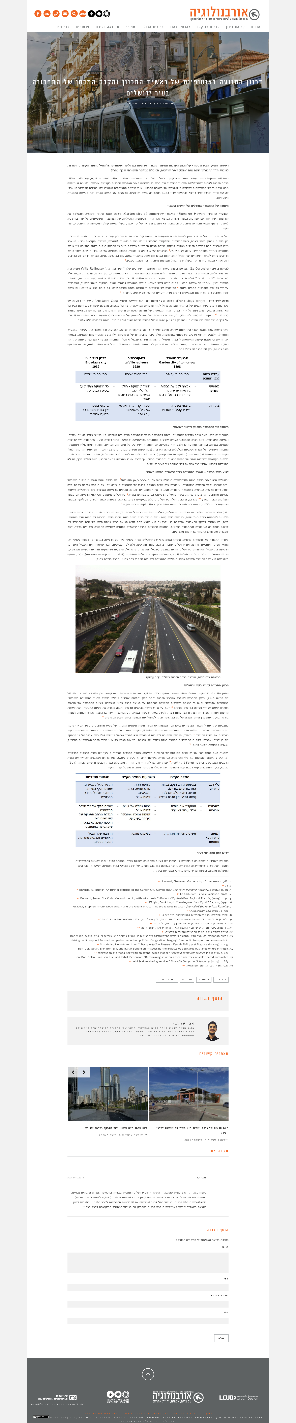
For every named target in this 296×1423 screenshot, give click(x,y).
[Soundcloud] (46, 12)
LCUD (84, 1417)
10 (199, 498)
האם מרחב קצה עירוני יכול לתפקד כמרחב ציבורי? (116, 1128)
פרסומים (82, 27)
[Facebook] (37, 12)
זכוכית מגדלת (152, 27)
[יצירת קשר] (55, 12)
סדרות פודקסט (208, 27)
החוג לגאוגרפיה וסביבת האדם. (144, 1413)
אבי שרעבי (167, 103)
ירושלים (204, 979)
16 (170, 761)
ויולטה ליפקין (220, 1140)
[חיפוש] (74, 12)
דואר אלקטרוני (219, 1295)
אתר (226, 1312)
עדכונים (63, 27)
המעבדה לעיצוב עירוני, (192, 1413)
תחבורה (187, 979)
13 (103, 716)
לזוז (125, 103)
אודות (255, 27)
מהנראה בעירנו (107, 27)
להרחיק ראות (179, 27)
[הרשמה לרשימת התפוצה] (64, 12)
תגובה (225, 1247)
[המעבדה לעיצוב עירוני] (83, 16)
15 (189, 743)
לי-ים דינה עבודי (136, 1135)
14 (194, 734)
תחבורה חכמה (167, 979)
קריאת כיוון (235, 27)
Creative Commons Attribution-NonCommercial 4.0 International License (195, 1417)
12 (172, 706)
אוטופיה (221, 979)
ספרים (130, 27)
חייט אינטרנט (130, 1421)
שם (226, 1278)
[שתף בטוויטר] (75, 999)
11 (121, 503)
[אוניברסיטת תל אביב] (99, 16)
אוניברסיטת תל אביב (100, 1413)
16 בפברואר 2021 (75, 1177)
